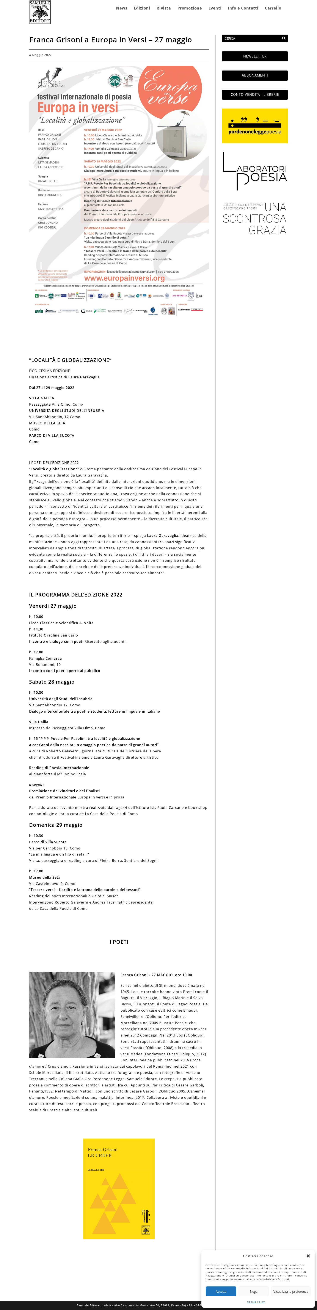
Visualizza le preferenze (290, 1291)
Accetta (221, 1291)
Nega (253, 1291)
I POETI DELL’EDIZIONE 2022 (54, 462)
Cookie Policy (256, 1301)
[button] (308, 1256)
